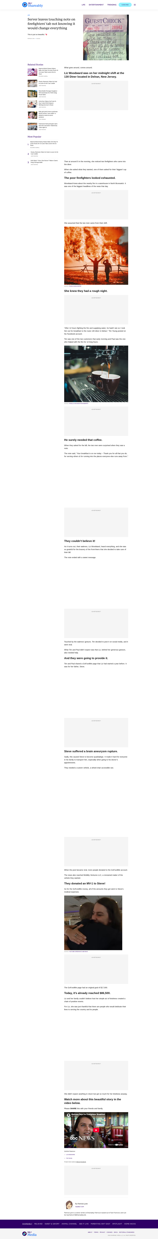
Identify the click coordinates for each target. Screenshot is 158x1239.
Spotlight (117, 1224)
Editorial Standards (81, 1162)
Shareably (27, 1224)
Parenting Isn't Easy (100, 1224)
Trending (111, 5)
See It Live (84, 1224)
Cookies (109, 1232)
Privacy (102, 1232)
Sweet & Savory (52, 1224)
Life (83, 5)
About (90, 1232)
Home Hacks (130, 1224)
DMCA (116, 1232)
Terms (96, 1232)
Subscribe (125, 5)
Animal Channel (69, 1224)
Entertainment (96, 5)
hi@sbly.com (79, 1206)
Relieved (38, 1224)
